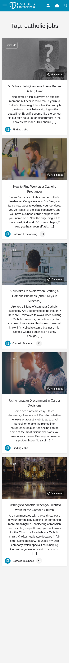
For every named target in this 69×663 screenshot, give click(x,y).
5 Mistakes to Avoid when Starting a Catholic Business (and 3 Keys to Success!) (34, 296)
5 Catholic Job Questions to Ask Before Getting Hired (34, 89)
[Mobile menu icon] (4, 6)
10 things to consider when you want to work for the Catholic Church (34, 507)
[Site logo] (22, 6)
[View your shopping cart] (56, 5)
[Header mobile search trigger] (65, 5)
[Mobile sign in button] (48, 5)
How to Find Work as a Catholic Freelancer (34, 189)
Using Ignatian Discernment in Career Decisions (34, 403)
